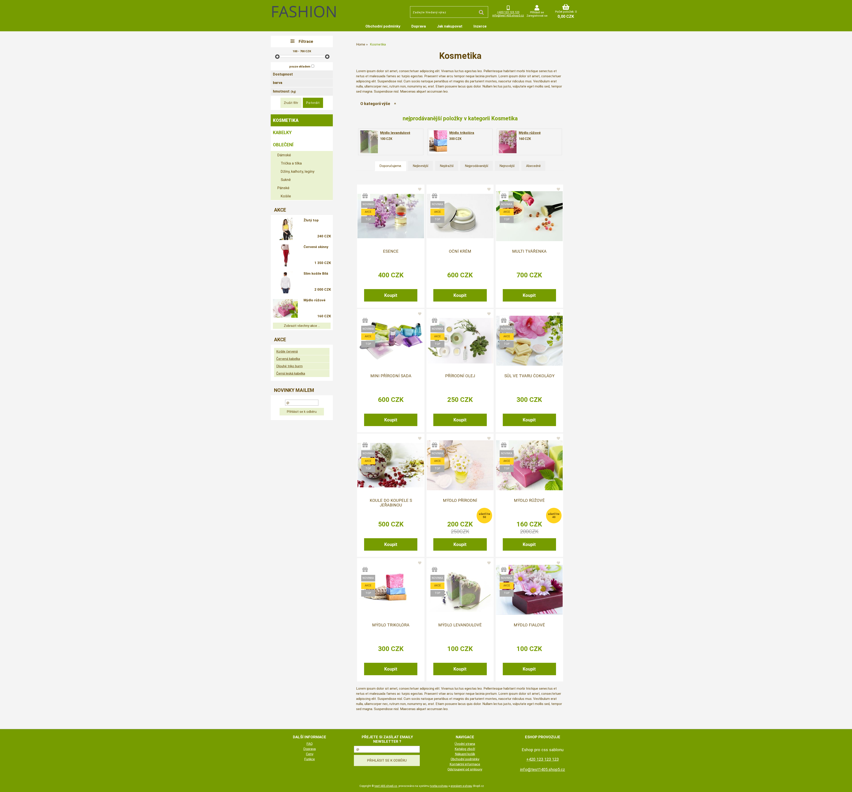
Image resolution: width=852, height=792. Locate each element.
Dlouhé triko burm (289, 366)
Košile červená (287, 351)
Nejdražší (447, 166)
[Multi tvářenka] (529, 216)
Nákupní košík (465, 754)
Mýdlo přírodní (460, 500)
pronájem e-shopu (461, 786)
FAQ (309, 744)
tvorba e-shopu (439, 786)
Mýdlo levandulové (395, 133)
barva (277, 83)
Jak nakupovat (449, 26)
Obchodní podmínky (382, 26)
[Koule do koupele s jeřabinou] (390, 465)
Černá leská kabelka (290, 373)
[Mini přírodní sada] (390, 341)
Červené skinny (316, 247)
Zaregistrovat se (537, 15)
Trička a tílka (291, 163)
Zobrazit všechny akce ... (302, 326)
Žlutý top (311, 220)
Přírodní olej (460, 376)
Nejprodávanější (476, 166)
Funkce (309, 759)
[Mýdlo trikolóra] (438, 142)
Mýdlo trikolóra (461, 133)
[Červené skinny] (285, 255)
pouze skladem (299, 66)
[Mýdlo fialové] (529, 590)
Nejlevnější (420, 166)
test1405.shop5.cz (386, 786)
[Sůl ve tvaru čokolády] (529, 341)
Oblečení (283, 144)
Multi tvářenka (529, 251)
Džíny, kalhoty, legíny (297, 171)
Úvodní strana (465, 744)
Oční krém (460, 251)
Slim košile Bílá (316, 274)
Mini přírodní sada (390, 376)
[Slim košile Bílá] (285, 282)
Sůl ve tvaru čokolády (529, 376)
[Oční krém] (460, 216)
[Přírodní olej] (460, 340)
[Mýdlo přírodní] (460, 465)
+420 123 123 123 (508, 12)
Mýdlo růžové (530, 133)
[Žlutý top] (285, 229)
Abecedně (533, 166)
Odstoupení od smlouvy (465, 769)
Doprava (418, 26)
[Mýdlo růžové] (507, 142)
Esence (390, 251)
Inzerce (480, 26)
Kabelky (282, 132)
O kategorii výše (375, 103)
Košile (286, 196)
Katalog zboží (465, 749)
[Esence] (390, 216)
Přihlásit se (537, 12)
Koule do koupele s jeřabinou (391, 502)
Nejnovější (507, 166)
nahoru (845, 785)
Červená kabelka (288, 359)
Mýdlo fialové (529, 625)
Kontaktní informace (465, 764)
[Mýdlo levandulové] (369, 142)
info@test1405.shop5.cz (508, 15)
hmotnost (284, 91)
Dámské (284, 155)
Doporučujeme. (390, 166)
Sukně (286, 179)
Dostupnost (283, 74)
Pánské (283, 188)
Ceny (309, 754)
